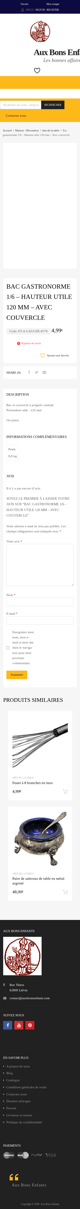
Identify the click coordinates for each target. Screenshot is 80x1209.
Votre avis (14, 541)
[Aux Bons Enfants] (40, 41)
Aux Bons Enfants (29, 1185)
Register (53, 9)
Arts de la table (50, 130)
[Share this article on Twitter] (36, 372)
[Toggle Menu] (74, 80)
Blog (9, 1073)
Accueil (7, 130)
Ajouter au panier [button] (65, 792)
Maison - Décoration (27, 130)
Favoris (24, 4)
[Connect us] (7, 1025)
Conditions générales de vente (26, 1087)
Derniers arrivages (18, 1101)
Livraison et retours (19, 1115)
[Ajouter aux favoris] (65, 718)
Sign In (40, 9)
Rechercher (52, 104)
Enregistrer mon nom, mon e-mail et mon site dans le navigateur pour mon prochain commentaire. (23, 647)
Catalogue (13, 1080)
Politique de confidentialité (24, 1122)
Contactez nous (16, 115)
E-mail (12, 613)
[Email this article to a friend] (44, 372)
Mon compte (53, 4)
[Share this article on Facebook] (28, 372)
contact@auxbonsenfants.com (30, 998)
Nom (11, 595)
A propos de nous (18, 1066)
